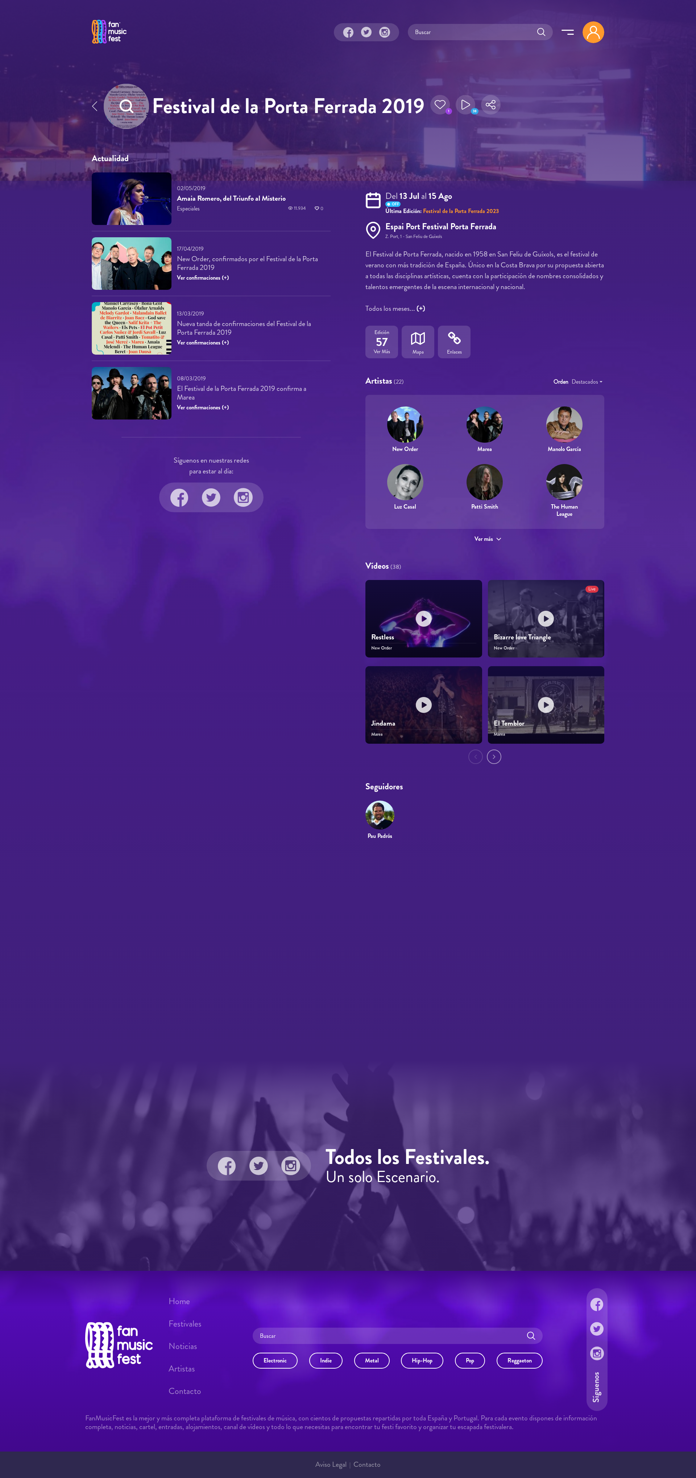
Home (179, 1301)
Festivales (185, 1324)
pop (470, 1360)
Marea (484, 449)
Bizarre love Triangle (522, 637)
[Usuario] (593, 32)
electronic (275, 1360)
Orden (561, 381)
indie (326, 1360)
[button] (440, 107)
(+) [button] (421, 308)
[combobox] (587, 381)
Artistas (182, 1368)
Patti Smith (484, 506)
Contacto (185, 1391)
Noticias (183, 1346)
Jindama (383, 723)
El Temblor (509, 723)
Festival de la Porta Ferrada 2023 (461, 211)
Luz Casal (405, 506)
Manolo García (564, 449)
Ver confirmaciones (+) (203, 278)
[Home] (109, 44)
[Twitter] (366, 32)
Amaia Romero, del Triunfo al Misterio (231, 198)
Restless (382, 637)
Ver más (484, 539)
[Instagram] (384, 32)
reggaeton (520, 1360)
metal (372, 1360)
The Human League (564, 510)
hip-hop (422, 1360)
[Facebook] (348, 32)
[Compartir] (491, 107)
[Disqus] (348, 950)
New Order (405, 449)
